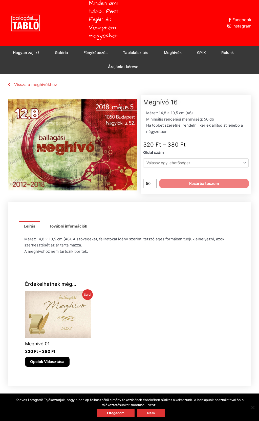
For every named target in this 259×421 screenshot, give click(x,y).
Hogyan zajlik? (26, 52)
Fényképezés (95, 52)
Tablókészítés (135, 52)
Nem (151, 413)
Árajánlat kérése (123, 66)
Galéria (61, 52)
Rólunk (227, 52)
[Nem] (252, 407)
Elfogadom (115, 413)
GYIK (201, 52)
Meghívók (173, 52)
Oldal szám (153, 152)
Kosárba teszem (204, 183)
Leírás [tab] (29, 226)
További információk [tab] (68, 226)
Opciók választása (47, 361)
